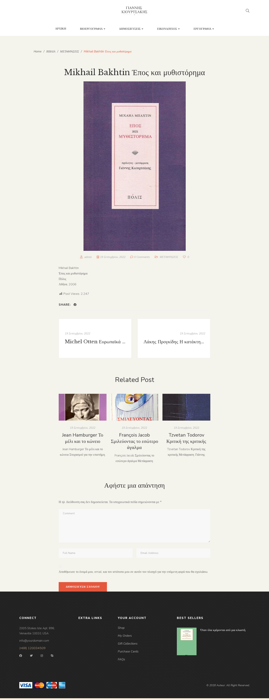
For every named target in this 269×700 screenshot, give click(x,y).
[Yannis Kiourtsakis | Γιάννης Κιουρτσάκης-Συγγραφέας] (135, 11)
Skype (52, 655)
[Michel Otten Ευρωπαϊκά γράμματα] (95, 338)
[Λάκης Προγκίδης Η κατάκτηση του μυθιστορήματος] (173, 338)
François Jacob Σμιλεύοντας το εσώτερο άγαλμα (134, 441)
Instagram (42, 655)
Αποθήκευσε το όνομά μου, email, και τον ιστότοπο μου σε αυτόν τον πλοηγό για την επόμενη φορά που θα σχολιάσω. (133, 572)
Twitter (31, 655)
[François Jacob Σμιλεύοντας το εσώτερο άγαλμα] (134, 407)
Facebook (20, 655)
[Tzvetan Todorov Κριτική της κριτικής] (186, 407)
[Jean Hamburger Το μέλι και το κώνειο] (83, 407)
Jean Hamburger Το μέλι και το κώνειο (82, 438)
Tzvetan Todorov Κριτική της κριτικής (186, 438)
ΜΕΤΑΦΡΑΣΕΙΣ (169, 257)
